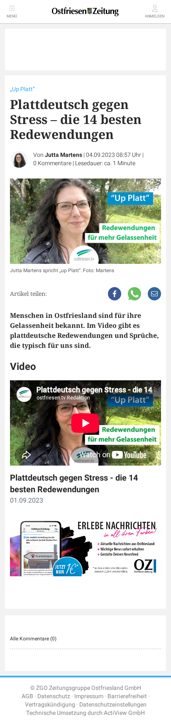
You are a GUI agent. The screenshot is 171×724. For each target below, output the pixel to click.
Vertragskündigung (50, 704)
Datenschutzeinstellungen (113, 704)
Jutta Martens (63, 155)
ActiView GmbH (124, 713)
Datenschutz (53, 696)
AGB (27, 696)
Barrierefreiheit (127, 696)
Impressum (88, 696)
